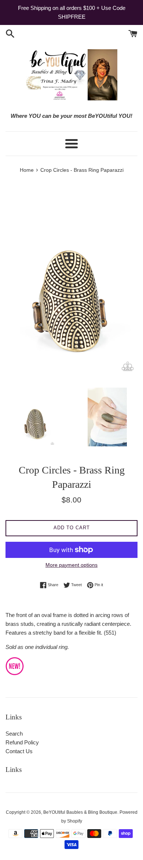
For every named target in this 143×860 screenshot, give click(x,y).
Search (14, 733)
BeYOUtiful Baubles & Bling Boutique (80, 812)
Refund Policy (22, 742)
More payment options (71, 565)
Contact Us (19, 751)
